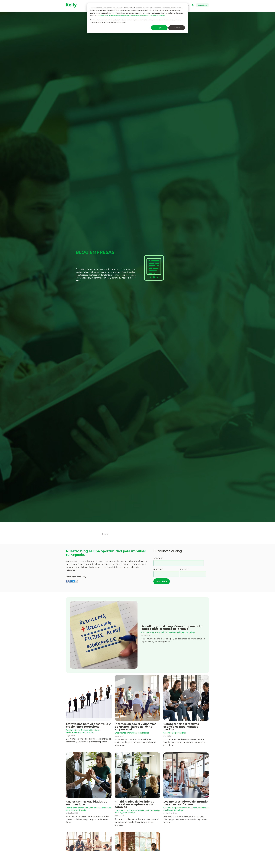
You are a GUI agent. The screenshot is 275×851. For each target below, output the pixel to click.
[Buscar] (170, 534)
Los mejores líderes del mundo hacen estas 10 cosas (185, 803)
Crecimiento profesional (152, 632)
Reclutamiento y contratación (79, 732)
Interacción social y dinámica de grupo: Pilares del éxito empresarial (135, 726)
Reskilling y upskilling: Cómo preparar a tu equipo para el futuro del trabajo (171, 627)
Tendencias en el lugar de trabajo (179, 632)
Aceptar (159, 28)
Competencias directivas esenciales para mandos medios (181, 726)
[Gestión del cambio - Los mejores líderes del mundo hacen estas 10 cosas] (186, 775)
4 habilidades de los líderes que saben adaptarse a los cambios (134, 804)
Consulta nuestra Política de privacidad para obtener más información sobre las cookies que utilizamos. (131, 16)
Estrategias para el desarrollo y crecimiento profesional (88, 725)
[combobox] (134, 534)
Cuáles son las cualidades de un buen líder (86, 803)
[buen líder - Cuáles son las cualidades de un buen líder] (89, 775)
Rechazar (177, 28)
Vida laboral (94, 730)
